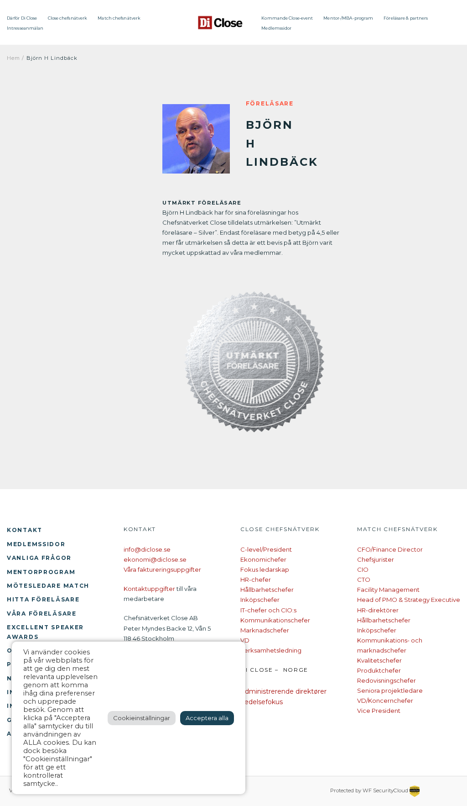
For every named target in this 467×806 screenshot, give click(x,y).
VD (244, 640)
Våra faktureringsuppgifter (162, 569)
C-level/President (266, 549)
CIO (362, 569)
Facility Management (388, 589)
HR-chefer (255, 579)
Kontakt (24, 530)
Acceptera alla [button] (207, 718)
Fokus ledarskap (264, 569)
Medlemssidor (276, 28)
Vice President (378, 710)
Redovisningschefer (386, 680)
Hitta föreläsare (43, 599)
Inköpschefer (260, 599)
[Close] (221, 23)
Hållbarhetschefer (267, 589)
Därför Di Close (22, 18)
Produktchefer (379, 670)
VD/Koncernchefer (385, 700)
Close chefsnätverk (68, 18)
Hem (13, 58)
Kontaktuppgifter (149, 588)
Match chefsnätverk (119, 18)
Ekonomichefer (263, 559)
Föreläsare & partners (406, 18)
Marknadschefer (264, 630)
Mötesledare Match (48, 585)
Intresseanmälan (25, 28)
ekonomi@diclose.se (155, 559)
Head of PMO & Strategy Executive (408, 599)
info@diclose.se (147, 549)
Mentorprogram (41, 572)
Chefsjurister (375, 559)
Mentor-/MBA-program (348, 18)
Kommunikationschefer (275, 620)
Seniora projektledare (390, 690)
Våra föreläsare (42, 613)
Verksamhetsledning (270, 650)
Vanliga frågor (39, 557)
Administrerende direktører (283, 691)
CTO (363, 579)
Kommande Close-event (287, 18)
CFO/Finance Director (390, 549)
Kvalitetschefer (379, 660)
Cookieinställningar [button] (141, 718)
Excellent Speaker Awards (45, 632)
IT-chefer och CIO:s (268, 610)
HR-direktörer (378, 610)
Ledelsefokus (261, 702)
